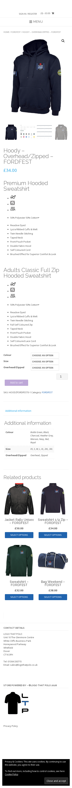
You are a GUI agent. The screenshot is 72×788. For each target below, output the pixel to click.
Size (5, 361)
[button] (63, 41)
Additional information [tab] (18, 410)
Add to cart (16, 382)
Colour (7, 355)
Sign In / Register (28, 14)
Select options (19, 534)
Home (6, 32)
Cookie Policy (11, 774)
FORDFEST (16, 32)
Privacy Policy (10, 726)
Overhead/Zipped (13, 367)
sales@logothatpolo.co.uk (24, 664)
